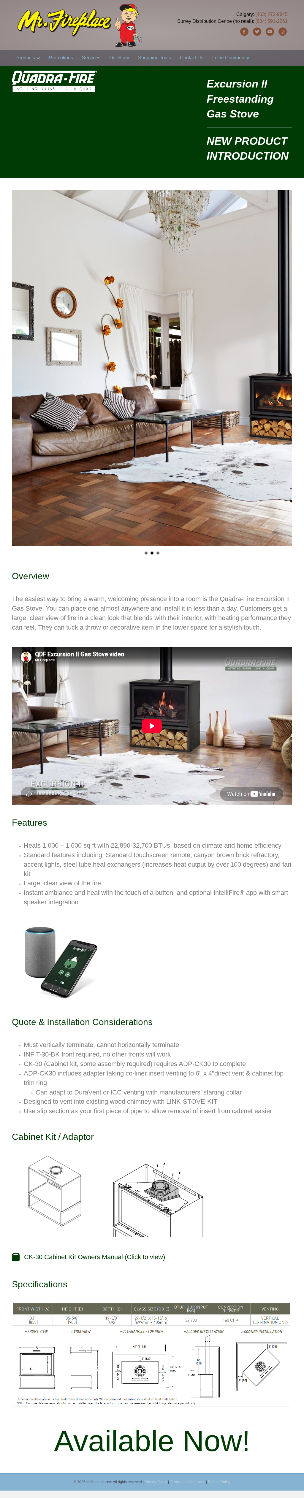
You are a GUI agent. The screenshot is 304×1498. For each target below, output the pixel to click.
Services (91, 57)
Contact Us (191, 57)
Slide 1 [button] (146, 553)
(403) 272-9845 (271, 14)
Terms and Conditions (187, 1482)
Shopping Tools (154, 57)
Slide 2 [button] (152, 553)
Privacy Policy (156, 1482)
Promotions (61, 57)
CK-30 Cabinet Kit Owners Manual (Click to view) (94, 1257)
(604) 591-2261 (271, 21)
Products (25, 57)
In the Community (230, 57)
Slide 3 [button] (157, 553)
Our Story (119, 57)
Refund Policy (219, 1482)
